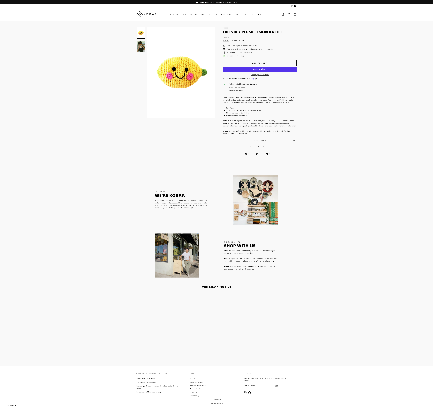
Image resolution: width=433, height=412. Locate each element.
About (260, 14)
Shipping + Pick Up (259, 146)
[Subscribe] (276, 385)
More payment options (260, 75)
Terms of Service (195, 389)
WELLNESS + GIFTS (224, 14)
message (158, 392)
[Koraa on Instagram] (245, 392)
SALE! (238, 14)
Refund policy (194, 396)
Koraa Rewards (195, 379)
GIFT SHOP (248, 14)
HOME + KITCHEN (190, 14)
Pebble (226, 28)
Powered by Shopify (216, 403)
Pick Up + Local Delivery (198, 385)
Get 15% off (11, 405)
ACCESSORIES (207, 14)
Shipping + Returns (196, 382)
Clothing (174, 14)
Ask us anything (260, 140)
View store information (236, 90)
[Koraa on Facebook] (249, 392)
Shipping (226, 40)
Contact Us (193, 392)
